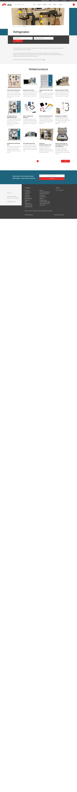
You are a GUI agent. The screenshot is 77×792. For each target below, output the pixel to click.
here (44, 59)
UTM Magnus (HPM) (28, 205)
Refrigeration (27, 200)
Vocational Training (28, 206)
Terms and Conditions (42, 210)
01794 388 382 (64, 0)
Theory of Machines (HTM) (44, 203)
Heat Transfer (27, 196)
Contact (54, 4)
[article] (14, 86)
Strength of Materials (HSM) (45, 201)
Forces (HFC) (27, 195)
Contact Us (31, 210)
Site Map (35, 210)
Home (14, 26)
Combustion (27, 193)
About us (26, 210)
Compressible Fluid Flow (44, 193)
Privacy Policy (49, 210)
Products (39, 4)
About (34, 4)
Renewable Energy (43, 200)
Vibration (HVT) (42, 205)
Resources (45, 4)
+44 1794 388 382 (72, 0)
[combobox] (61, 4)
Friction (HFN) (42, 195)
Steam (26, 201)
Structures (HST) (28, 203)
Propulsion (42, 198)
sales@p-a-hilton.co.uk (55, 0)
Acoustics (41, 190)
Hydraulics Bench (43, 196)
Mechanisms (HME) (28, 198)
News (50, 4)
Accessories (27, 190)
